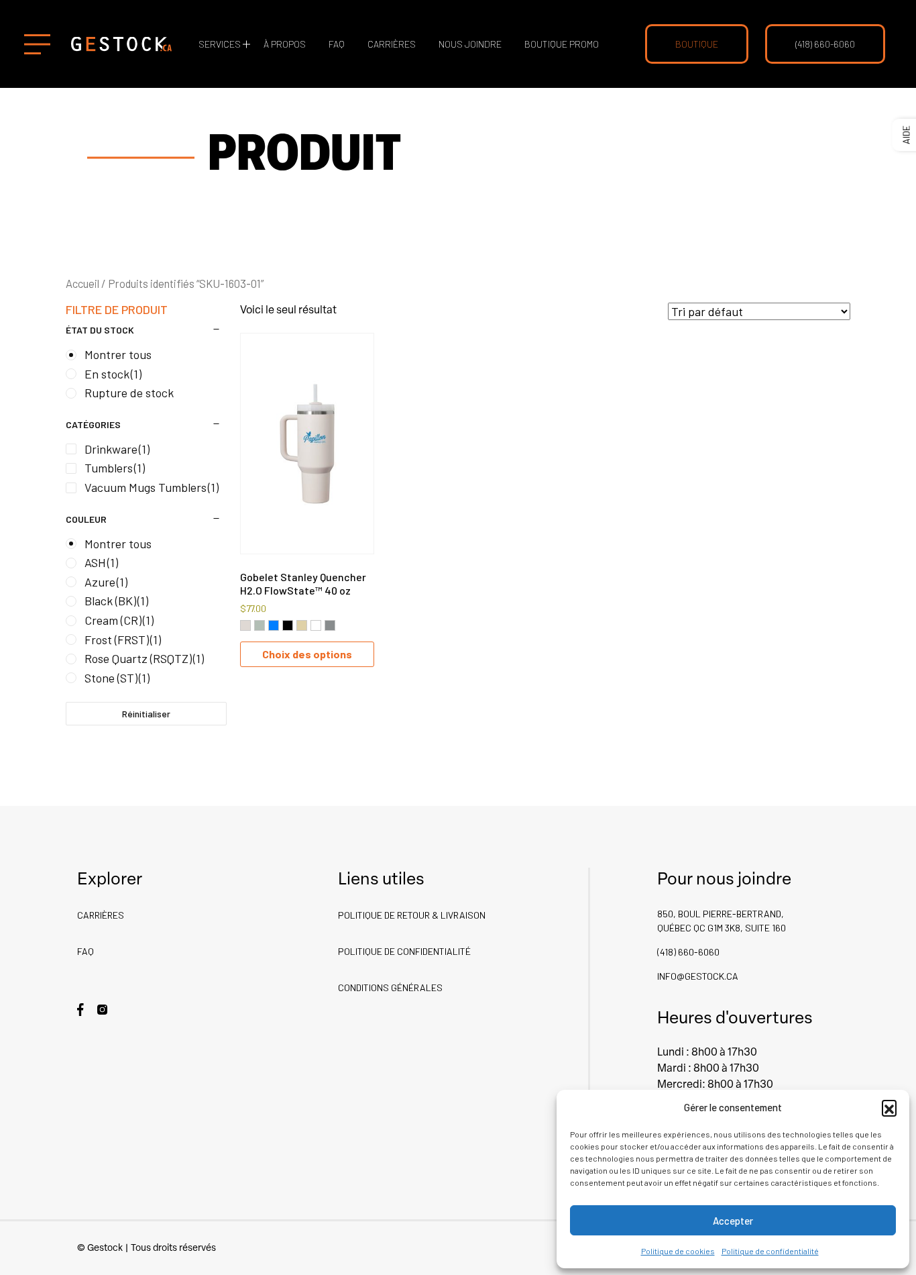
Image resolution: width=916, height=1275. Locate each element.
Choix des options (307, 654)
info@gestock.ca (697, 976)
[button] (889, 1107)
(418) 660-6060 (825, 44)
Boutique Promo (561, 44)
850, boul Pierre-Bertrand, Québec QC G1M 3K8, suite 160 (721, 920)
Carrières (391, 44)
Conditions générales (390, 987)
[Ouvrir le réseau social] (80, 1008)
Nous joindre (470, 44)
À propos (285, 44)
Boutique (696, 44)
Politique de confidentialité (770, 1251)
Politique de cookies (678, 1251)
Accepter (733, 1221)
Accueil (82, 283)
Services (219, 44)
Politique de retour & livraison (411, 915)
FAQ (337, 44)
